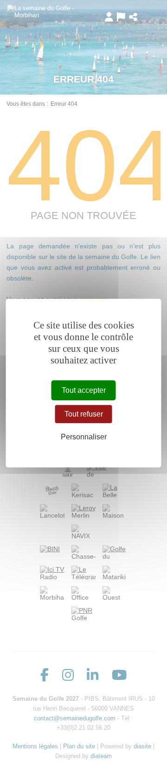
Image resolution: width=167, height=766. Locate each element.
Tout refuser (83, 414)
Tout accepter (84, 390)
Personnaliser (84, 437)
